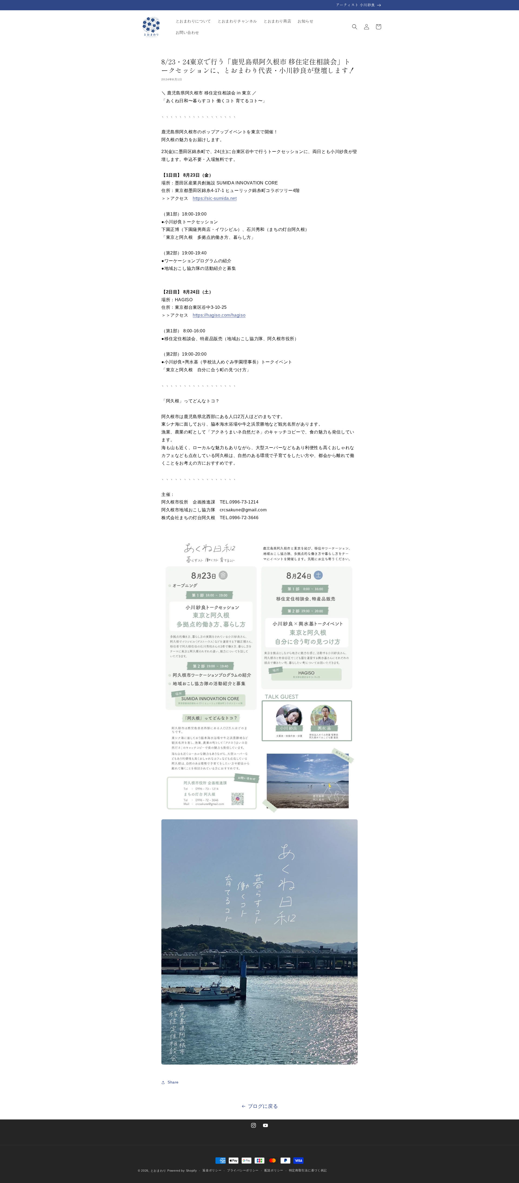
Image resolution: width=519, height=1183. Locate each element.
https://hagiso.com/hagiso (219, 315)
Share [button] (173, 1082)
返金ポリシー (211, 1170)
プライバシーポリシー (243, 1170)
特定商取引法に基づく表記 (308, 1170)
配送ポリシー (273, 1170)
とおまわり (159, 1170)
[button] (355, 27)
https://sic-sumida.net (215, 198)
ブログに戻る (263, 1106)
